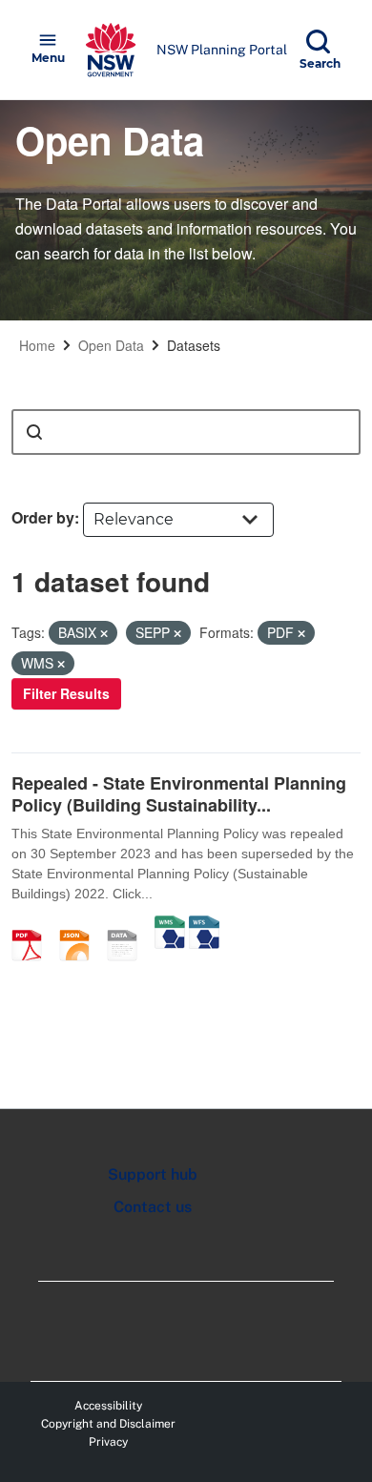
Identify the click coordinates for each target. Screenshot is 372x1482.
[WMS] (170, 925)
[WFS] (204, 925)
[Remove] (104, 633)
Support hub (152, 1174)
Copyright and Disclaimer (108, 1424)
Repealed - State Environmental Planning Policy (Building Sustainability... (178, 794)
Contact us (153, 1207)
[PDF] (33, 925)
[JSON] (81, 925)
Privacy (108, 1442)
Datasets (193, 345)
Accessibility (108, 1405)
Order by (42, 517)
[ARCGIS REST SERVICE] (129, 925)
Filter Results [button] (66, 693)
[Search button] (34, 432)
